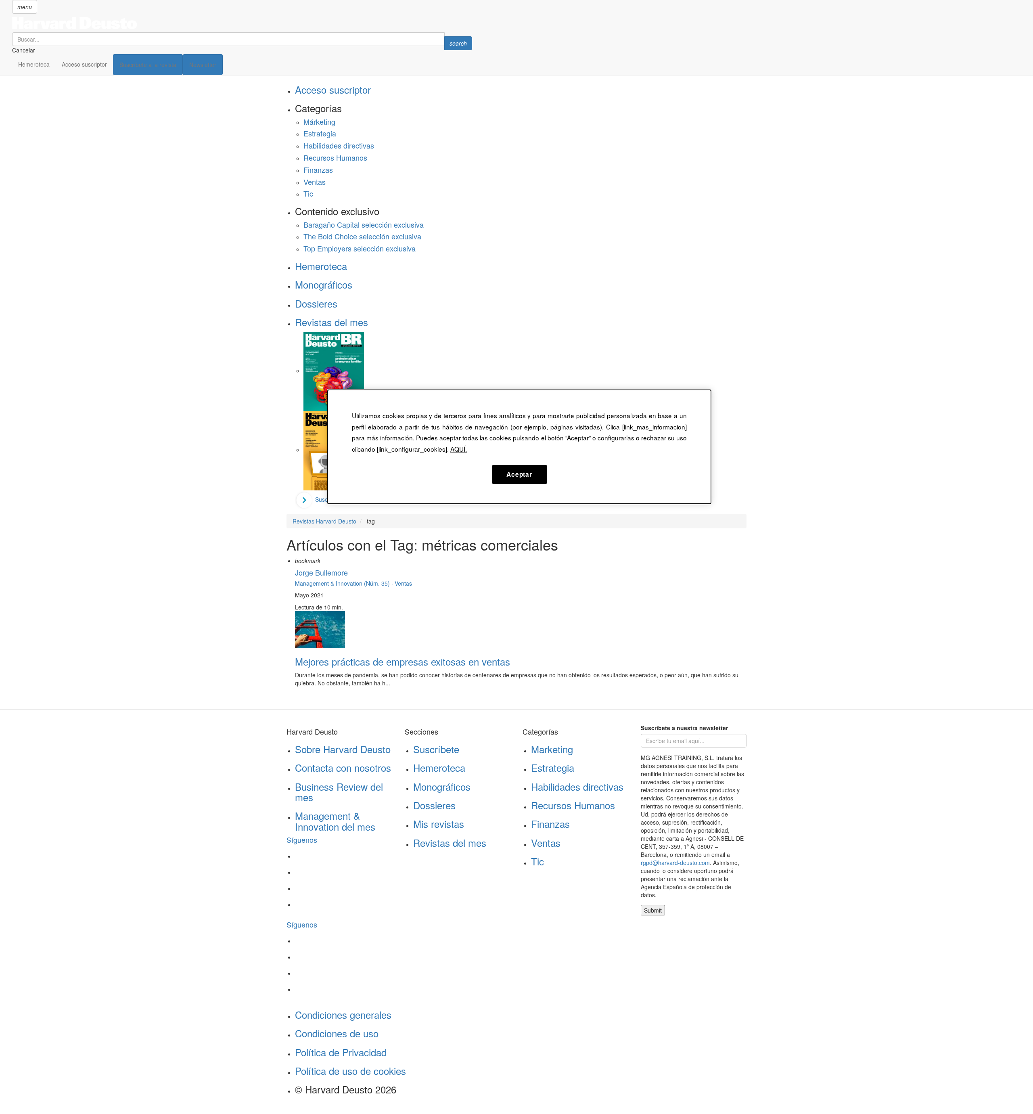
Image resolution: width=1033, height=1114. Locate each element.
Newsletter (202, 65)
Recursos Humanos (335, 157)
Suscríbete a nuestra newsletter (684, 728)
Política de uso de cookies (350, 1071)
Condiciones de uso (336, 1033)
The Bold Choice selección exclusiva (362, 236)
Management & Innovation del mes (335, 820)
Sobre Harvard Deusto (343, 749)
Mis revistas (438, 824)
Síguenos (301, 839)
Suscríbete (436, 749)
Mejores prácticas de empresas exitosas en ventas (402, 661)
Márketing (319, 121)
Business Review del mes (339, 791)
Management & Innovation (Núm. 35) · (345, 583)
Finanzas (318, 169)
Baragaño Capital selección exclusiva (363, 224)
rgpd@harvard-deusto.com (675, 863)
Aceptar (519, 474)
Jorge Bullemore (321, 572)
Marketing (552, 749)
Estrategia (319, 133)
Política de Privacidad (341, 1052)
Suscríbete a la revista (147, 65)
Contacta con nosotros (343, 767)
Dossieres (316, 303)
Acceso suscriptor (84, 64)
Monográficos (323, 284)
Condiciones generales (343, 1014)
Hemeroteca (34, 64)
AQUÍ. (458, 448)
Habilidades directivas (338, 145)
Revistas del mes (331, 322)
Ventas (314, 181)
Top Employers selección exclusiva (359, 248)
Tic (308, 193)
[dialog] (519, 447)
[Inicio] (242, 23)
